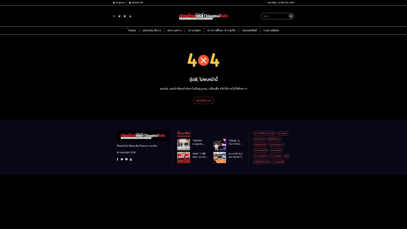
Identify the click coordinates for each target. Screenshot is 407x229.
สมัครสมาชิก (137, 2)
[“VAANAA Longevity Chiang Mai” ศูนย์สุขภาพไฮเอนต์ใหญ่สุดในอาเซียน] (183, 144)
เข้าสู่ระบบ (120, 2)
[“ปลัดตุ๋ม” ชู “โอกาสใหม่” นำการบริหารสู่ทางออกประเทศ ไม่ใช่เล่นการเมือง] (219, 144)
